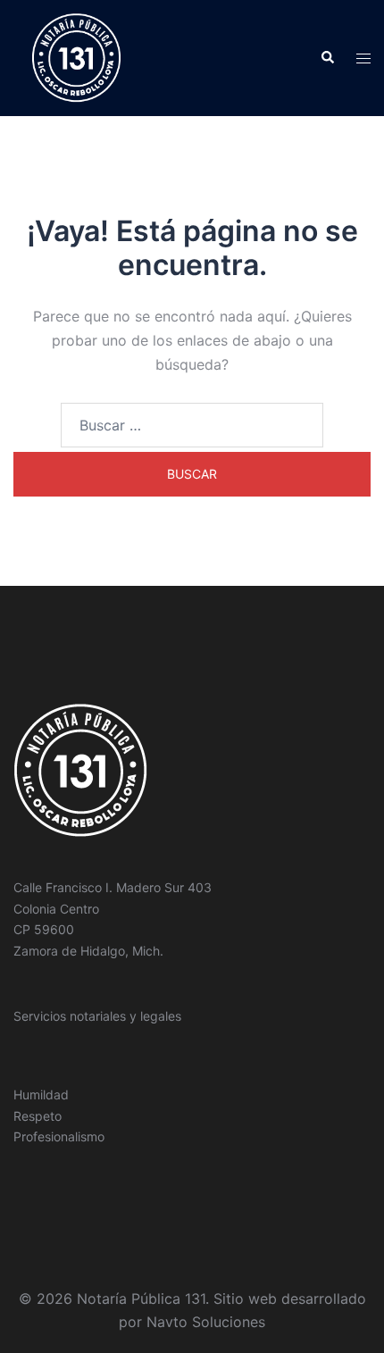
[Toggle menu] (363, 58)
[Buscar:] (192, 425)
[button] (327, 58)
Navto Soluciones (205, 1322)
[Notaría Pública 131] (76, 56)
